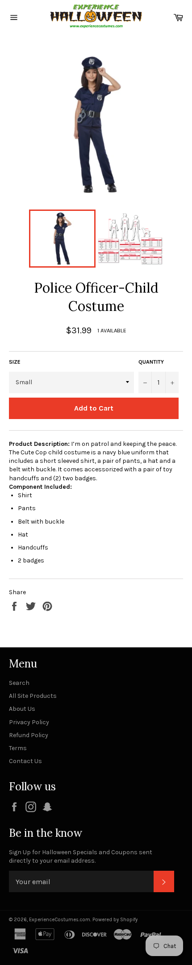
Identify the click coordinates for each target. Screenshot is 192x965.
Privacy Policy (29, 722)
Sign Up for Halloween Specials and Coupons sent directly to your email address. (80, 856)
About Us (22, 709)
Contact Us (25, 761)
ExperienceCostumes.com (59, 920)
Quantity (151, 362)
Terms (18, 748)
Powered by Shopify (115, 920)
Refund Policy (28, 735)
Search (19, 683)
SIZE (15, 362)
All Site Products (33, 696)
